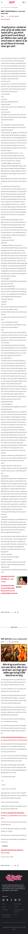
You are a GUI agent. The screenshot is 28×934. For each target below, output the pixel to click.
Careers (3, 907)
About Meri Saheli (17, 904)
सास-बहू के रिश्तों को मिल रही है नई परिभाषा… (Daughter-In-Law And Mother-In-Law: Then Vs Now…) (14, 815)
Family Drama (7, 7)
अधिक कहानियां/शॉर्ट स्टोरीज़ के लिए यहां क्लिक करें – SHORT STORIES (7, 579)
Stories (15, 914)
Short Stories (14, 7)
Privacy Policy (5, 909)
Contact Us (16, 907)
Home (3, 904)
